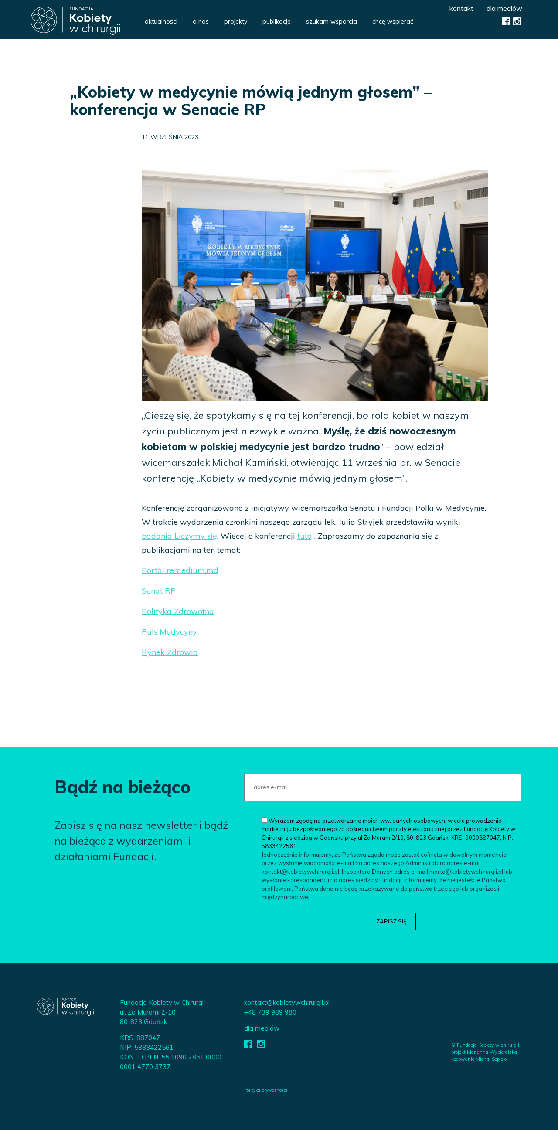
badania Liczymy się (179, 536)
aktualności (161, 21)
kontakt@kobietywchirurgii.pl (287, 1002)
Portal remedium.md (180, 570)
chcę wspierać (392, 21)
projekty (235, 21)
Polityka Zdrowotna (178, 611)
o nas (201, 21)
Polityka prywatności (265, 1090)
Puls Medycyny (169, 632)
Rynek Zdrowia (170, 652)
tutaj (305, 536)
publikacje (276, 21)
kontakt (461, 8)
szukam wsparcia (331, 21)
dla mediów (504, 8)
